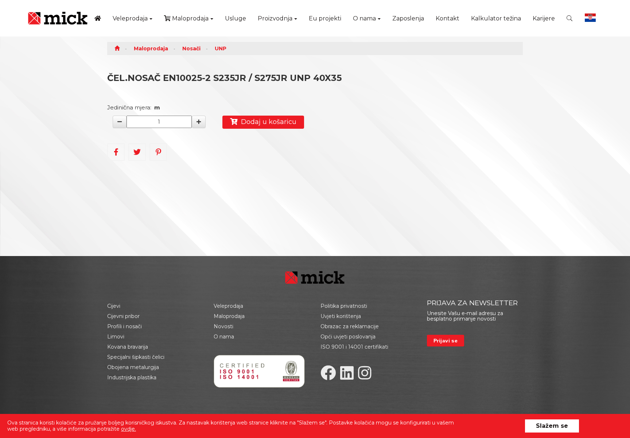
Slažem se (552, 425)
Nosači (191, 48)
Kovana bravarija (127, 347)
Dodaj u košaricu (266, 122)
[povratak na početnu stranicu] (58, 18)
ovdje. (128, 429)
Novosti (223, 326)
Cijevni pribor (123, 316)
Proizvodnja (275, 18)
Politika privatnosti (343, 306)
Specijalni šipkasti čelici (135, 357)
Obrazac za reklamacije (349, 326)
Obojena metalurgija (133, 367)
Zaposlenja (408, 18)
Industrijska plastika (131, 377)
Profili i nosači (124, 326)
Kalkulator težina (496, 18)
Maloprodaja (190, 18)
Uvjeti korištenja (340, 316)
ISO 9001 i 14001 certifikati (354, 347)
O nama (364, 18)
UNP (220, 48)
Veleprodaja (130, 18)
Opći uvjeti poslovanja (348, 336)
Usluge (235, 18)
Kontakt (447, 18)
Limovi (115, 336)
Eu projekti (325, 18)
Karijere (544, 18)
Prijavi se (445, 341)
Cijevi (113, 306)
